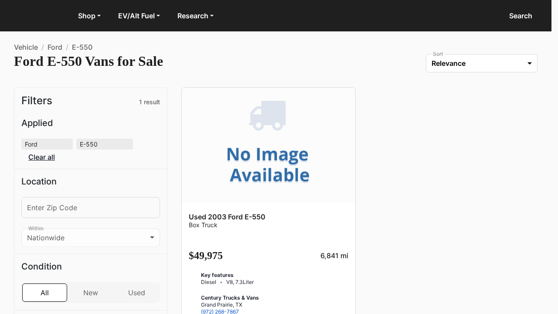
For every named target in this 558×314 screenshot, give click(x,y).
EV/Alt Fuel (136, 15)
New (90, 280)
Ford (55, 47)
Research (192, 15)
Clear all (107, 144)
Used (136, 280)
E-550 (82, 47)
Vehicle (26, 47)
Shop (86, 15)
